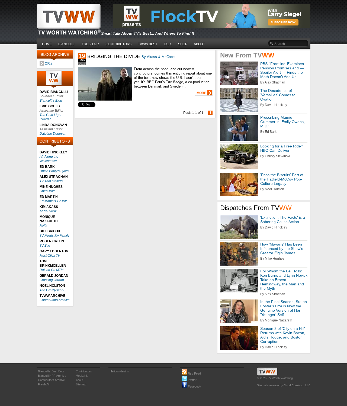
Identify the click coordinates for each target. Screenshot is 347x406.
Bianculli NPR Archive (52, 375)
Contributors (84, 371)
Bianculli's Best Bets (51, 371)
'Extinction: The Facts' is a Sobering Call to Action (282, 219)
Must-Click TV (50, 255)
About (79, 380)
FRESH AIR (90, 44)
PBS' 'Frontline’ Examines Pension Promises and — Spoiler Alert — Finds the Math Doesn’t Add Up (282, 70)
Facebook (194, 386)
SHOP (182, 44)
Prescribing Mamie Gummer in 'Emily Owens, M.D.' (282, 121)
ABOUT (199, 44)
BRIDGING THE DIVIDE (113, 56)
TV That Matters (51, 181)
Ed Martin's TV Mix (53, 201)
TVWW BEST (147, 44)
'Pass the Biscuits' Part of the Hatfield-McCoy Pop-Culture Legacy (281, 179)
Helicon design (119, 371)
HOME (47, 44)
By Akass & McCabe (158, 57)
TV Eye (45, 245)
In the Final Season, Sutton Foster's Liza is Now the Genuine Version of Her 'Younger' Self (283, 308)
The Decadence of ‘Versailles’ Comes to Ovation (277, 94)
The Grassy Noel (52, 290)
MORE (201, 93)
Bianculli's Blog (51, 100)
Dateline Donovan (53, 134)
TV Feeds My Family (54, 235)
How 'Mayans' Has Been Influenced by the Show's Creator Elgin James (281, 248)
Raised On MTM (51, 270)
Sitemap (81, 384)
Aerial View (48, 211)
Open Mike (48, 191)
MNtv (43, 225)
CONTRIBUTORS (118, 44)
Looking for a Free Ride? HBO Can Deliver (281, 148)
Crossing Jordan (52, 280)
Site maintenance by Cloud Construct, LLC (283, 385)
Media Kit (82, 375)
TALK (168, 44)
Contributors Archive (55, 300)
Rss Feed (194, 373)
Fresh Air (44, 384)
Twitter (192, 380)
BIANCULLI (66, 44)
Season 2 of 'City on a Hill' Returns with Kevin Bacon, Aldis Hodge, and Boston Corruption (282, 335)
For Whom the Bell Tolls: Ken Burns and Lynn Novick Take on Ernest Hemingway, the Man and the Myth (283, 280)
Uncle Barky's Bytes (54, 171)
